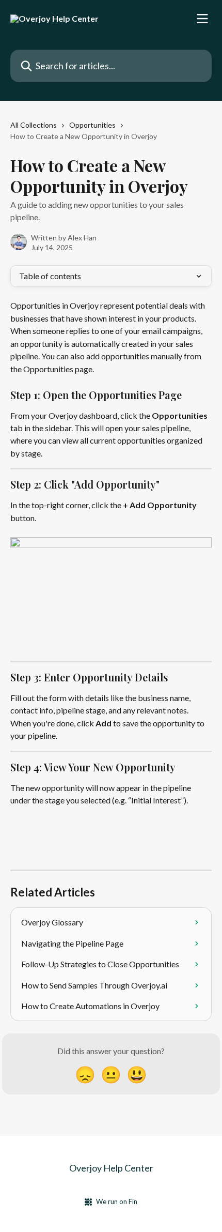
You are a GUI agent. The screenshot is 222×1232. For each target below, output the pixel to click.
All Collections (33, 124)
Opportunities (92, 124)
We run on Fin (116, 1201)
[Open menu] (202, 18)
